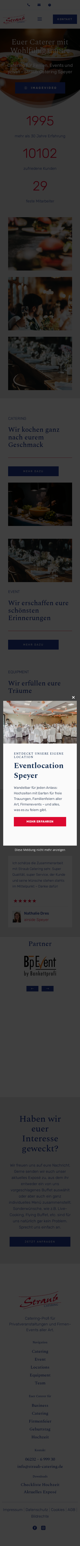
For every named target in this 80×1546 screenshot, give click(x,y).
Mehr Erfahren (40, 821)
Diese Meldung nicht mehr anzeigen (40, 850)
